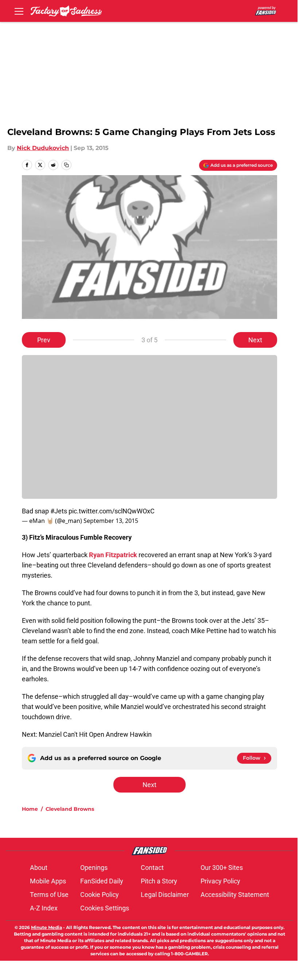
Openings (94, 867)
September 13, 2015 (111, 521)
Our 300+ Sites (222, 867)
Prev (43, 340)
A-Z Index (44, 908)
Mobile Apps (48, 881)
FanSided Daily (101, 881)
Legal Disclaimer (165, 894)
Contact (152, 867)
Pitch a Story (159, 881)
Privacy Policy (220, 881)
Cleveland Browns (70, 809)
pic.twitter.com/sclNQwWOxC (112, 511)
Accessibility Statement (235, 894)
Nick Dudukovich (43, 147)
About (38, 867)
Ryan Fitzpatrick (113, 555)
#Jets (58, 511)
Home (30, 809)
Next (255, 340)
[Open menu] (19, 11)
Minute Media (46, 927)
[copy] (66, 165)
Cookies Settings (104, 908)
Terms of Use (49, 894)
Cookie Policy (99, 894)
